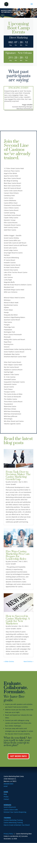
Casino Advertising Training (13, 822)
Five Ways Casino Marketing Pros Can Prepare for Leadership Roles (17, 555)
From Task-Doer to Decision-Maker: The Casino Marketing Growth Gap (18, 475)
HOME (6, 792)
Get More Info (18, 756)
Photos (6, 797)
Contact (6, 799)
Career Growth (11, 484)
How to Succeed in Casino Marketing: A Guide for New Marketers (18, 620)
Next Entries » (28, 661)
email (6, 786)
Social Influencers (10, 807)
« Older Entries (9, 661)
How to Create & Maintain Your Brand (17, 825)
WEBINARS (7, 805)
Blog (5, 794)
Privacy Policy (8, 834)
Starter (19, 629)
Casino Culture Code (11, 810)
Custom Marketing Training (13, 820)
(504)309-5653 (8, 784)
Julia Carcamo (12, 482)
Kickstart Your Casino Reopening (15, 812)
